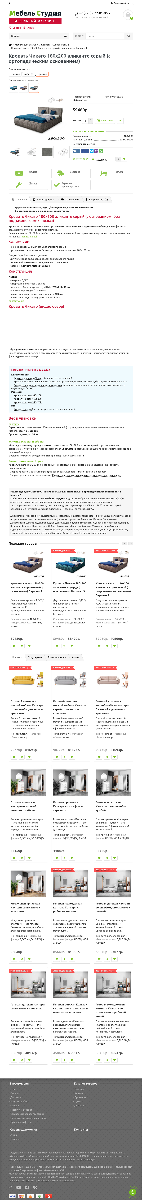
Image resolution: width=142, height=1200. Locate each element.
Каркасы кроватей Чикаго (28, 378)
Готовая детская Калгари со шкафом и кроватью (28, 1006)
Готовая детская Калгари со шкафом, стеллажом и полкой (113, 907)
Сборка (14, 1105)
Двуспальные (61, 44)
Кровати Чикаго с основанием (31, 381)
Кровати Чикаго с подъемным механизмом (38, 385)
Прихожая (80, 1097)
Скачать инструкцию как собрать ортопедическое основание (86, 475)
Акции (30, 28)
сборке (125, 448)
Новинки (17, 657)
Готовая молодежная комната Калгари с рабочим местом (67, 907)
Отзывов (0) (72, 199)
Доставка (15, 1097)
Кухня (77, 1101)
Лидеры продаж (57, 657)
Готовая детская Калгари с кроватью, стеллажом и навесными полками (70, 1008)
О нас (13, 1089)
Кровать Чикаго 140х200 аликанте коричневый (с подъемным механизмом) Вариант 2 (113, 589)
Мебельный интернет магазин (37, 498)
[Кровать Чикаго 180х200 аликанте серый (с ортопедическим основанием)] (15, 152)
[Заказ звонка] (132, 1192)
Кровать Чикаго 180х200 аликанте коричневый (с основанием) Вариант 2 (27, 587)
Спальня (79, 1089)
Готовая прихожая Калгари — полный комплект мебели (24, 806)
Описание (21, 199)
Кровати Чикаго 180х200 (28, 402)
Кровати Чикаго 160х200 (28, 398)
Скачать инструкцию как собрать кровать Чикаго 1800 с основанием (67, 471)
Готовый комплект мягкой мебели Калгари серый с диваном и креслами (69, 707)
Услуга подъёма (19, 1101)
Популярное (35, 657)
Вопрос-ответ (98, 199)
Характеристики (46, 199)
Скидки (16, 28)
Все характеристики (84, 144)
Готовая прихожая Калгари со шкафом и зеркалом (68, 806)
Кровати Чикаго (23, 409)
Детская (79, 1105)
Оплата (14, 1093)
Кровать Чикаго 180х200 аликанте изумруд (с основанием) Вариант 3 (69, 587)
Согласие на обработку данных (27, 1113)
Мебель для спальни (26, 44)
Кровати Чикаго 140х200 (28, 395)
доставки (44, 445)
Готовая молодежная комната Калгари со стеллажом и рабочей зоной (111, 1010)
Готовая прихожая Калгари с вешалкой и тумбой (111, 806)
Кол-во (77, 120)
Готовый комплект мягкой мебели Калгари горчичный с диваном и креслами (27, 707)
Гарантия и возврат (21, 1109)
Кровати (45, 44)
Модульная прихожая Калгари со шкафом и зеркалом (25, 907)
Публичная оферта (21, 1122)
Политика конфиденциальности (28, 1118)
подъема (68, 448)
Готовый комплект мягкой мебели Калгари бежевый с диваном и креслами (112, 707)
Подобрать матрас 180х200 (34, 265)
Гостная (78, 1093)
